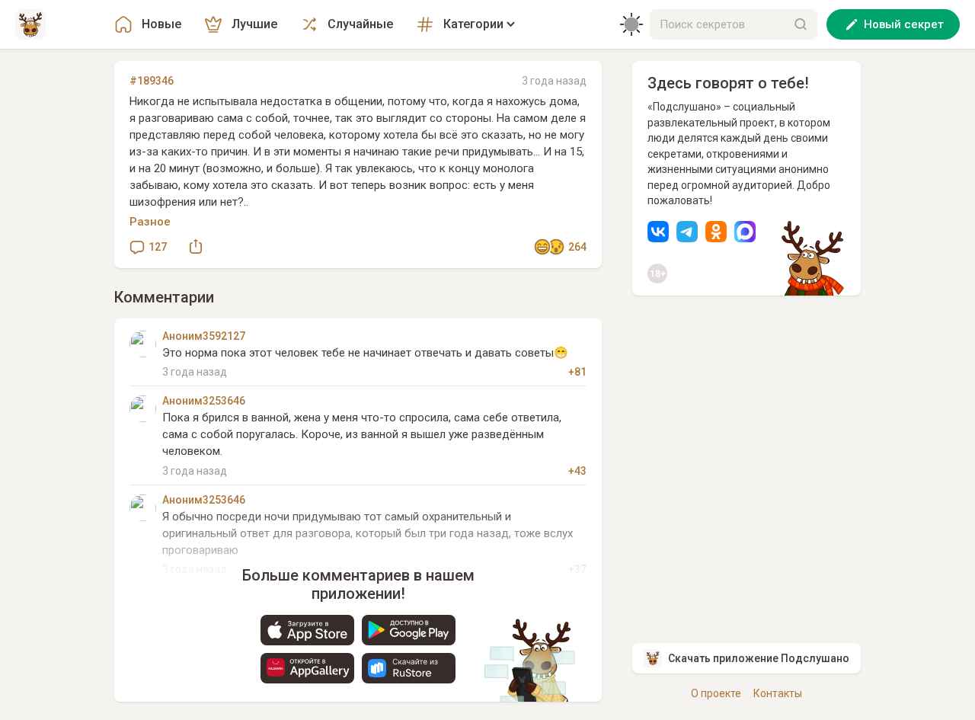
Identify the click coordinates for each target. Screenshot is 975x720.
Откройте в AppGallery (307, 668)
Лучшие (254, 24)
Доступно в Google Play (409, 630)
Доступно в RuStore (409, 668)
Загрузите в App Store (307, 630)
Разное (150, 222)
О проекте (716, 693)
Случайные (360, 24)
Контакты (777, 693)
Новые (161, 24)
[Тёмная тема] (631, 24)
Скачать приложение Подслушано (758, 658)
